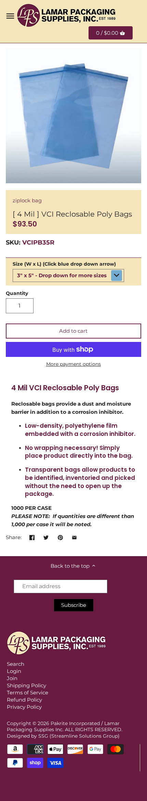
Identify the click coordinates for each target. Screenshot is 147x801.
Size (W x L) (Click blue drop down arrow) (64, 264)
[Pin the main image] (60, 536)
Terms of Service (27, 692)
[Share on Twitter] (46, 536)
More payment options (73, 364)
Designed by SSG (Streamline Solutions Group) (63, 736)
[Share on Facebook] (32, 536)
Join (12, 678)
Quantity (17, 293)
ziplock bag (27, 200)
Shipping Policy (26, 685)
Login (14, 671)
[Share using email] (74, 536)
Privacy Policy (24, 707)
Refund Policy (24, 699)
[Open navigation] (10, 16)
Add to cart (73, 331)
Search (15, 664)
